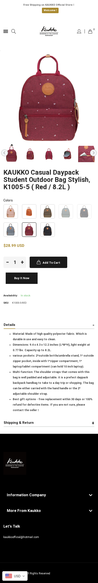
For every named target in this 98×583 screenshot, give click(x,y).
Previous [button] (4, 152)
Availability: (10, 295)
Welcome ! (50, 10)
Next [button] (93, 152)
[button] (10, 211)
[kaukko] (49, 31)
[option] (11, 154)
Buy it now (21, 278)
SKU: (6, 302)
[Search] (13, 31)
